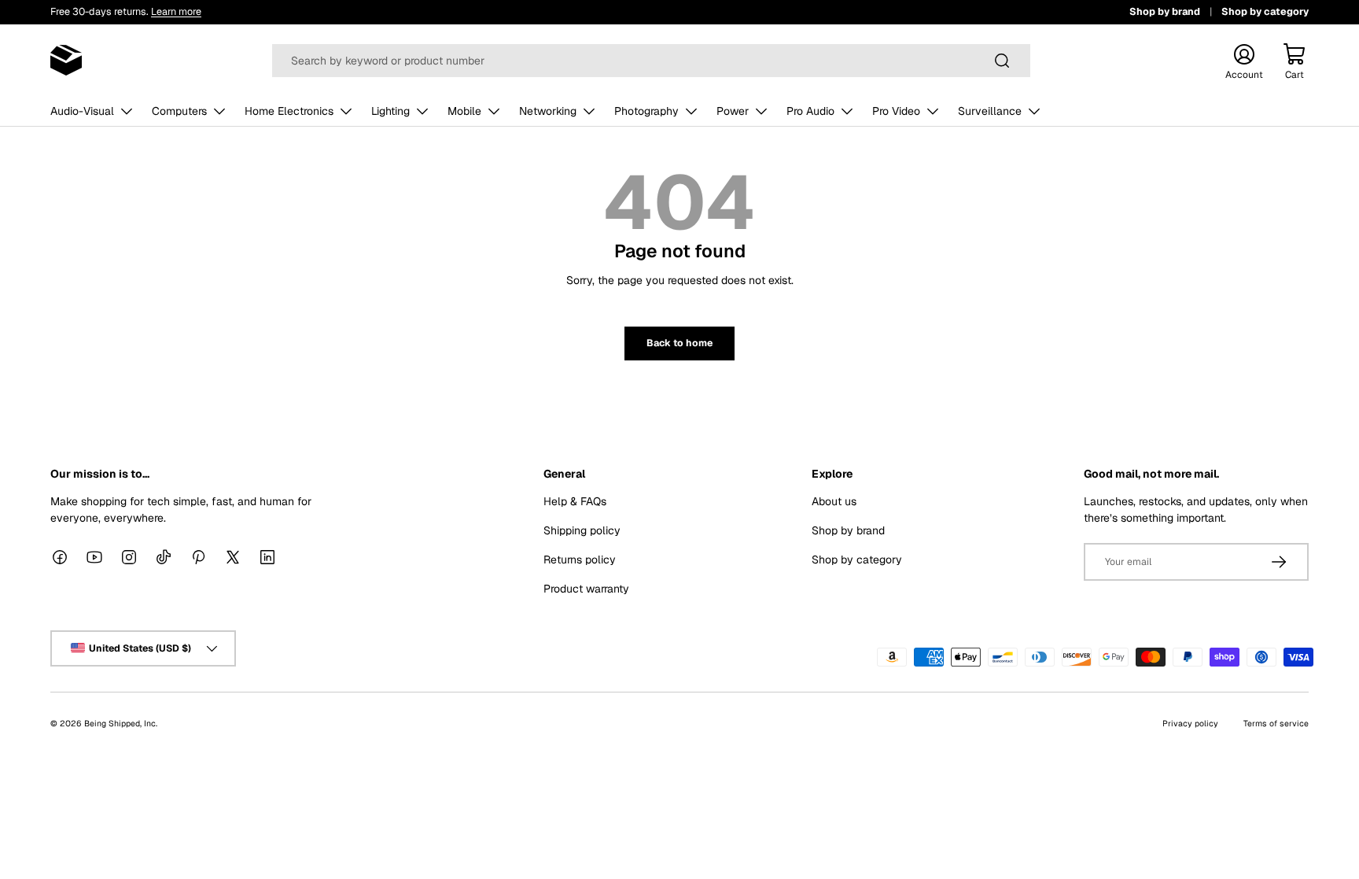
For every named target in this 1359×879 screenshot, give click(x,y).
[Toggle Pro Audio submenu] (847, 111)
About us (834, 501)
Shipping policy (582, 530)
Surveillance (990, 111)
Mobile (464, 111)
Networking (547, 111)
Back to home (679, 343)
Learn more (176, 11)
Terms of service (1276, 723)
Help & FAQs (574, 501)
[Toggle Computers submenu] (219, 111)
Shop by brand (1164, 11)
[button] (1294, 60)
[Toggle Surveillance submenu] (1034, 111)
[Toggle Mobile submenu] (493, 111)
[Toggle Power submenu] (761, 111)
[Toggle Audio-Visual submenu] (126, 111)
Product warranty (586, 589)
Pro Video (896, 111)
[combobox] (651, 60)
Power (732, 111)
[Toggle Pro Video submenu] (932, 111)
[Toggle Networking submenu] (589, 111)
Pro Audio (810, 111)
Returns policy (579, 559)
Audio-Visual (82, 111)
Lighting (390, 111)
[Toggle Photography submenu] (691, 111)
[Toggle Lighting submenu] (422, 111)
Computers (179, 111)
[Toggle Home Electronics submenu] (346, 111)
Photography (646, 111)
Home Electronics (289, 111)
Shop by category (1265, 11)
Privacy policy (1190, 723)
